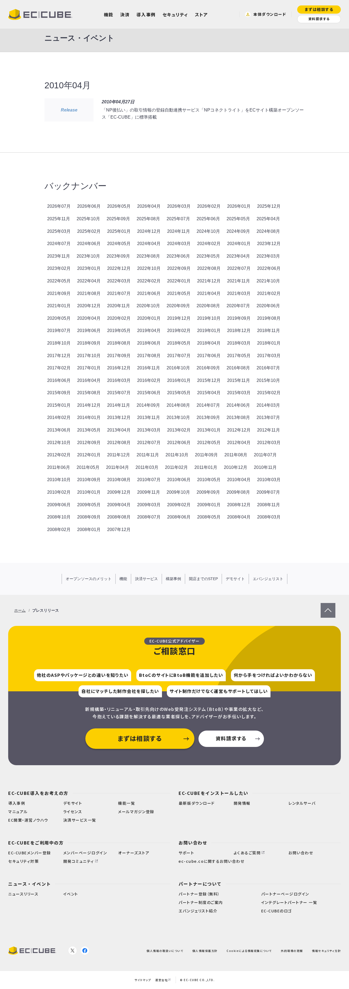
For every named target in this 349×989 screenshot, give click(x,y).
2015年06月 (149, 392)
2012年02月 (59, 455)
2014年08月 (178, 405)
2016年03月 (119, 380)
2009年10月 (178, 492)
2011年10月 (177, 455)
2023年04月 (238, 256)
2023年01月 (89, 268)
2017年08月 (149, 355)
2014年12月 (89, 405)
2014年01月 (89, 417)
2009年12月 (119, 492)
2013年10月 (178, 417)
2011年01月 (205, 467)
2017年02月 (59, 368)
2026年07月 (59, 206)
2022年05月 (59, 281)
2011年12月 (118, 455)
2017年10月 (89, 355)
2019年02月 (179, 330)
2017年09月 (119, 355)
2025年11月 (58, 218)
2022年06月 (269, 268)
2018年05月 (179, 343)
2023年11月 (58, 256)
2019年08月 (269, 318)
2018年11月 (268, 330)
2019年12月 (179, 318)
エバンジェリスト (268, 579)
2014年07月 (208, 405)
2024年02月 (209, 243)
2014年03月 (268, 405)
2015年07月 (119, 392)
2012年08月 (119, 442)
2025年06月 (208, 218)
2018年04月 (209, 343)
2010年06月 (179, 479)
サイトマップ (142, 980)
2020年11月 (118, 305)
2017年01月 (89, 368)
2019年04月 (149, 330)
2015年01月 (59, 405)
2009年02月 (179, 504)
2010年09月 (89, 479)
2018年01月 (269, 343)
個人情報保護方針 (205, 951)
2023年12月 (269, 243)
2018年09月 (89, 343)
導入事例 (146, 14)
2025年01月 (119, 231)
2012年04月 (239, 442)
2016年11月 (148, 368)
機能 (108, 14)
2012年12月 (239, 430)
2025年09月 (118, 218)
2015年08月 (89, 392)
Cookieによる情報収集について (249, 951)
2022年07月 (239, 268)
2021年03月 (239, 293)
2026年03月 (179, 206)
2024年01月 (239, 243)
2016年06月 (59, 380)
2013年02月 (179, 430)
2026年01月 (239, 206)
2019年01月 (209, 330)
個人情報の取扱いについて (165, 951)
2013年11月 (148, 417)
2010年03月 (269, 479)
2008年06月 (179, 517)
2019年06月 (89, 330)
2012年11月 (268, 430)
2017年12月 (59, 355)
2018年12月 (239, 330)
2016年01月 (179, 380)
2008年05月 (209, 517)
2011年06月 (58, 467)
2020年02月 (119, 318)
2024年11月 (178, 231)
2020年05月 (59, 318)
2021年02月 (269, 293)
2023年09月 (118, 256)
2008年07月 (149, 517)
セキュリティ (175, 14)
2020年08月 (208, 305)
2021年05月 (179, 293)
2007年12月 (119, 529)
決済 (125, 14)
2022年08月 (209, 268)
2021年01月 (59, 305)
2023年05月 (208, 256)
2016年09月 (208, 368)
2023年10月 (88, 256)
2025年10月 (88, 218)
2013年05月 (89, 430)
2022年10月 (149, 268)
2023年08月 (148, 256)
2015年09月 (59, 392)
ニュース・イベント (29, 884)
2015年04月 (209, 392)
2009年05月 (89, 504)
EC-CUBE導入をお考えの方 (38, 793)
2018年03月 (239, 343)
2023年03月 (268, 256)
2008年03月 (269, 517)
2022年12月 (119, 268)
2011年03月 (147, 467)
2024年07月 (59, 243)
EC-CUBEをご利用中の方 (36, 842)
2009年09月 (208, 492)
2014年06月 (238, 405)
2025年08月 (148, 218)
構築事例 (173, 579)
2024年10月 (208, 231)
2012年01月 (89, 455)
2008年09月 (89, 517)
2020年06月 (268, 305)
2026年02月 (209, 206)
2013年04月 (119, 430)
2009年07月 (268, 492)
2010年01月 (89, 492)
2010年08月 (119, 479)
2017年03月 (269, 355)
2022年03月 (119, 281)
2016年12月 (119, 368)
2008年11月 (268, 504)
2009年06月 (59, 504)
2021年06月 (149, 293)
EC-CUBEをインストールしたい (213, 793)
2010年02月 (59, 492)
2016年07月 (268, 368)
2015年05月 (179, 392)
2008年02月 (59, 529)
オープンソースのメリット (89, 579)
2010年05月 (209, 479)
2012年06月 (179, 442)
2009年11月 (148, 492)
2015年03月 (239, 392)
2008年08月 (119, 517)
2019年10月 (209, 318)
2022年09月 (179, 268)
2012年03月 (269, 442)
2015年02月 (269, 392)
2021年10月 (268, 281)
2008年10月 (59, 517)
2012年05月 (209, 442)
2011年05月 (88, 467)
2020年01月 (149, 318)
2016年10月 (178, 368)
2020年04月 (89, 318)
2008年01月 (89, 529)
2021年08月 (89, 293)
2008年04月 (239, 517)
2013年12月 (119, 417)
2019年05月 (119, 330)
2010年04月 (239, 479)
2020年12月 (89, 305)
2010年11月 (265, 467)
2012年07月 (149, 442)
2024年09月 (238, 231)
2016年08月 (238, 368)
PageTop (328, 606)
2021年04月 (209, 293)
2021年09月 (59, 293)
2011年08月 (235, 455)
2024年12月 (149, 231)
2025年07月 (178, 218)
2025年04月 (268, 218)
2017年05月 (239, 355)
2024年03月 (179, 243)
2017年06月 (209, 355)
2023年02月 (59, 268)
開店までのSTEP (203, 579)
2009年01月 (209, 504)
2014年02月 (59, 417)
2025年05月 (238, 218)
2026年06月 (89, 206)
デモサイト (235, 579)
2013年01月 (209, 430)
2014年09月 (148, 405)
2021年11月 (238, 281)
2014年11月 (118, 405)
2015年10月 (268, 380)
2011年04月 (117, 467)
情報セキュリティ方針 (326, 951)
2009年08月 (238, 492)
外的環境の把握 (292, 951)
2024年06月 (89, 243)
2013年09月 (208, 417)
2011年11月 (148, 455)
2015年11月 (238, 380)
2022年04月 (89, 281)
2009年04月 (119, 504)
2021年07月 (119, 293)
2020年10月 (148, 305)
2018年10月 (59, 343)
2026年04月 (149, 206)
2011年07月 (265, 455)
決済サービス (146, 579)
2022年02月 (149, 281)
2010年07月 (149, 479)
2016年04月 (89, 380)
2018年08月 (119, 343)
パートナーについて (200, 884)
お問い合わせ (193, 842)
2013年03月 (149, 430)
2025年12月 (269, 206)
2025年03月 (59, 231)
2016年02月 (149, 380)
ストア (201, 14)
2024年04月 (149, 243)
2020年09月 (178, 305)
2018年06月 (149, 343)
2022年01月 (179, 281)
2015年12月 (209, 380)
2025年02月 (89, 231)
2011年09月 (206, 455)
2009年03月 (149, 504)
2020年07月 (238, 305)
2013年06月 (59, 430)
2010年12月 (235, 467)
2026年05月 (119, 206)
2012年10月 (59, 442)
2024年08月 (268, 231)
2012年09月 (89, 442)
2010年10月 (59, 479)
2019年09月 (239, 318)
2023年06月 (178, 256)
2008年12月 (239, 504)
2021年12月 (209, 281)
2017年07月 (179, 355)
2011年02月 (176, 467)
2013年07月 (268, 417)
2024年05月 (119, 243)
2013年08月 (238, 417)
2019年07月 (59, 330)
